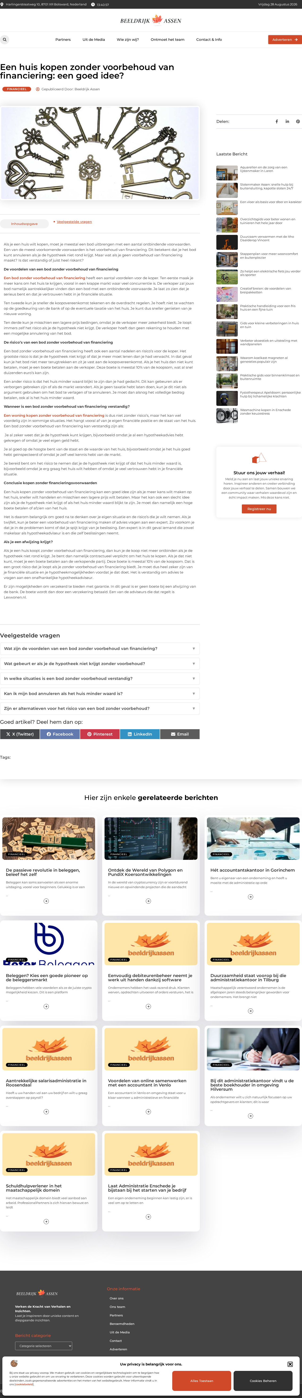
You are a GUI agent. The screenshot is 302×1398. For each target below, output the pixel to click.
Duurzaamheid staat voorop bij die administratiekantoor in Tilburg (248, 977)
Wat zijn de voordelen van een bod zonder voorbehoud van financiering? (100, 648)
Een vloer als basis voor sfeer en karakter (271, 202)
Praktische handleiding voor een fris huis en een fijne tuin (267, 308)
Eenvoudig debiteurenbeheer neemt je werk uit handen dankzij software (150, 977)
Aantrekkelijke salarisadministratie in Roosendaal (46, 1083)
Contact (116, 1341)
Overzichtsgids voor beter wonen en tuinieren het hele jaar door (267, 221)
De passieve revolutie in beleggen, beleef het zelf (43, 872)
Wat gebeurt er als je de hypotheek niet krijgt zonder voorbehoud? (100, 663)
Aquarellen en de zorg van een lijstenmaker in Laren (263, 169)
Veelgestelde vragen (74, 222)
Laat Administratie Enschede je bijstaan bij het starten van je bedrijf (147, 1188)
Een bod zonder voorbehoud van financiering (44, 278)
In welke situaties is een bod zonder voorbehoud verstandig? (100, 678)
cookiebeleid (24, 1384)
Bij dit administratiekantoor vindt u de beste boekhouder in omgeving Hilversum (252, 1085)
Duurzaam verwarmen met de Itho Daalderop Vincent (267, 238)
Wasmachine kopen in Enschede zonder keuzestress (265, 412)
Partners (63, 39)
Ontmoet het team (168, 39)
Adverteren (118, 1349)
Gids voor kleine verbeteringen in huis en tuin (269, 325)
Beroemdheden (122, 1324)
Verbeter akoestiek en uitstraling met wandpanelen (268, 342)
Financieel (16, 89)
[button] (290, 1364)
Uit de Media (94, 39)
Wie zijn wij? (128, 39)
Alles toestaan (201, 1381)
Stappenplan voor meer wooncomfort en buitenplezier (269, 255)
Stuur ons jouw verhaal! (259, 472)
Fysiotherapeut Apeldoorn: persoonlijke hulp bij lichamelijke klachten (270, 394)
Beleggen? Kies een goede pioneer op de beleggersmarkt (47, 977)
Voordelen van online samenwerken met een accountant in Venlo (147, 1083)
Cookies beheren (263, 1381)
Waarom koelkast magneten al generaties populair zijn (264, 359)
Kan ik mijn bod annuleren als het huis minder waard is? (100, 693)
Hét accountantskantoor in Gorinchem (252, 870)
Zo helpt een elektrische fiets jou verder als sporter (270, 273)
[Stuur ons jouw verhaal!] (259, 458)
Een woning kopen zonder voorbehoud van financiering (54, 415)
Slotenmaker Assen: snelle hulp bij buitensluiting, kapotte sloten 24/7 (266, 186)
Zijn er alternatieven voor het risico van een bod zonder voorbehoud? (100, 708)
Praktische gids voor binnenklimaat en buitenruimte (270, 377)
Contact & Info (209, 39)
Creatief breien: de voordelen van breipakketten (265, 290)
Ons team (117, 1307)
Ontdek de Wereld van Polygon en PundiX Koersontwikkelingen (145, 872)
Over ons (117, 1298)
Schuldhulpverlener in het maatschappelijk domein (34, 1188)
